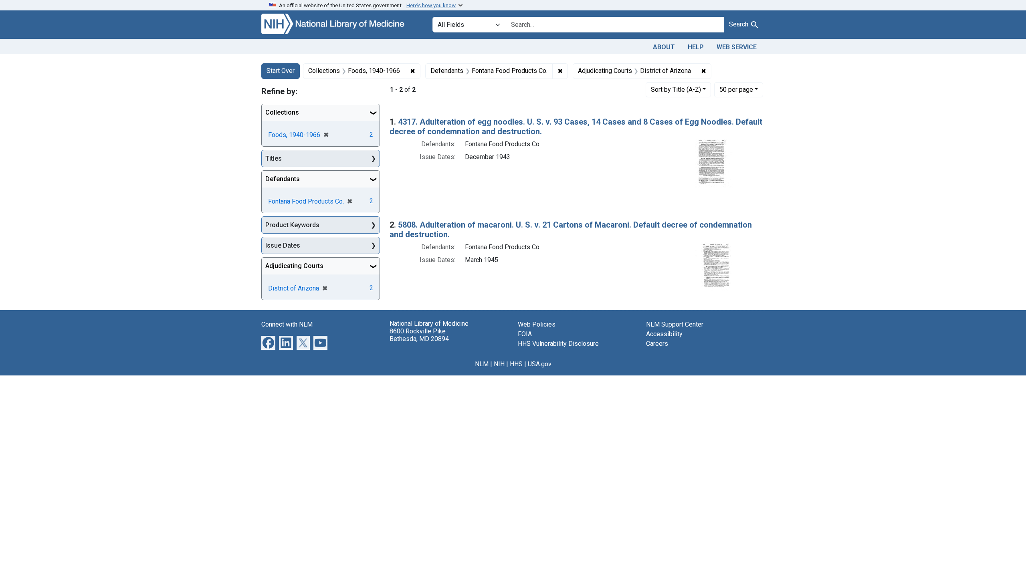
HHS (516, 364)
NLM (482, 364)
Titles (273, 158)
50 (736, 89)
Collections (282, 112)
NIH (499, 364)
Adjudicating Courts (294, 266)
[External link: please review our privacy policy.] (268, 342)
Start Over (281, 71)
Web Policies (536, 324)
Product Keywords (292, 225)
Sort (676, 89)
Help (696, 47)
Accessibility (664, 334)
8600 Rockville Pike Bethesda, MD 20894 (419, 335)
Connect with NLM (287, 324)
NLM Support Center (674, 324)
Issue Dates (282, 245)
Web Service (737, 47)
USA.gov (539, 364)
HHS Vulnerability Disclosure (558, 343)
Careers (657, 343)
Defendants (282, 179)
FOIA (525, 334)
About (664, 47)
